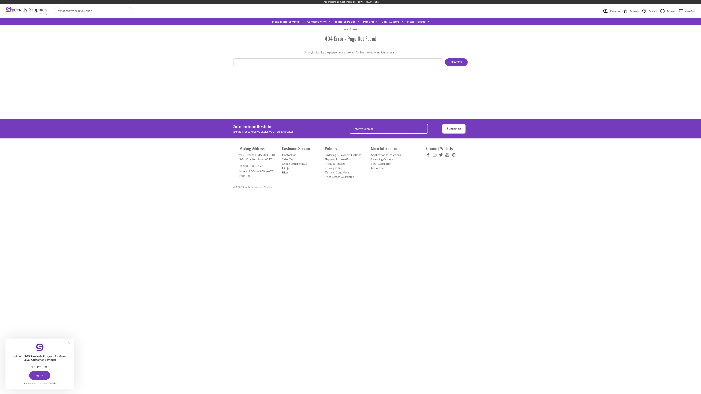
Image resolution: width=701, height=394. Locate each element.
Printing (368, 21)
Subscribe (454, 129)
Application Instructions (386, 155)
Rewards (634, 11)
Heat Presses (416, 21)
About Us (377, 168)
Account (670, 11)
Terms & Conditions (337, 172)
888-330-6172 (253, 165)
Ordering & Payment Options (343, 155)
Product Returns (335, 163)
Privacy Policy (334, 168)
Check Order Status (294, 163)
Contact (652, 11)
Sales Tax (288, 159)
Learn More (372, 2)
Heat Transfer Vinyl (285, 21)
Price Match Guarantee (339, 176)
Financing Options (382, 159)
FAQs (285, 168)
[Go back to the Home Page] (26, 11)
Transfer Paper (344, 21)
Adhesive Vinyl (317, 21)
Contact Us (289, 155)
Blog (285, 172)
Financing (615, 11)
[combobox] (93, 10)
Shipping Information (338, 159)
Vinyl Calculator (381, 163)
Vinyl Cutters (390, 21)
